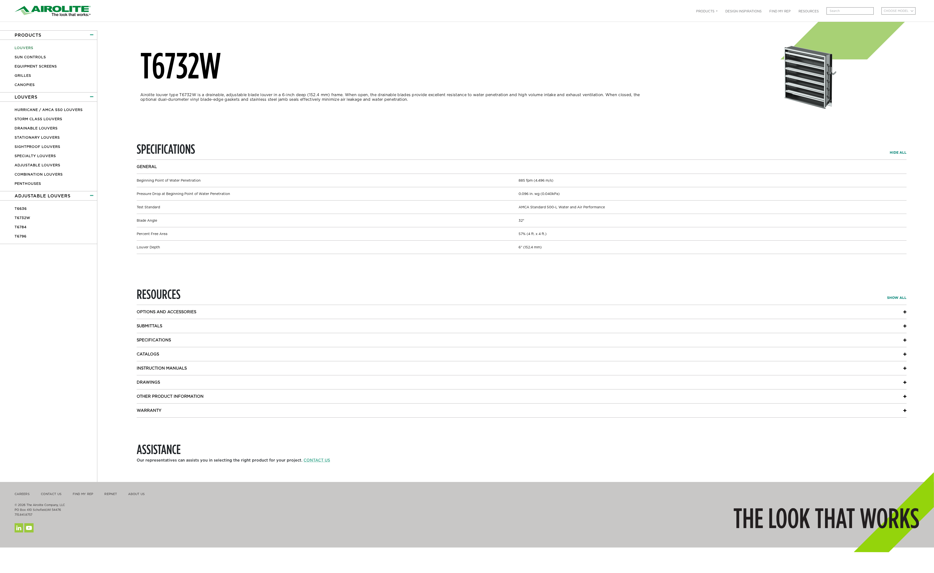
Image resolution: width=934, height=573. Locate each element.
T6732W (22, 218)
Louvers (24, 48)
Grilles (23, 75)
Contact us (317, 460)
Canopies (25, 85)
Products (705, 11)
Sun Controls (30, 57)
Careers (22, 494)
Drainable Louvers (36, 128)
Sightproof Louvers (37, 147)
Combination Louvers (39, 174)
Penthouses (28, 183)
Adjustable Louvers (37, 165)
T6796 (21, 236)
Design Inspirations (743, 11)
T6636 (21, 209)
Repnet (110, 494)
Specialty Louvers (35, 156)
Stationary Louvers (37, 137)
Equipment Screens (36, 66)
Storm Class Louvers (38, 119)
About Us (136, 494)
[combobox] (898, 11)
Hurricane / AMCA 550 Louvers (49, 110)
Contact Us (51, 494)
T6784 (21, 227)
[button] (48, 35)
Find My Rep (780, 11)
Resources (809, 11)
